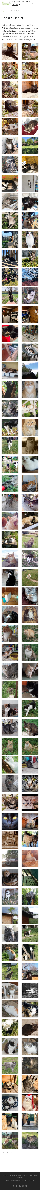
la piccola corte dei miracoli (18, 1175)
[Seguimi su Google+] (20, 1186)
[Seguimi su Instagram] (23, 1186)
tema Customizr (29, 1180)
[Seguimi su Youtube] (26, 1186)
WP (14, 1180)
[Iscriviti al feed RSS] (13, 1186)
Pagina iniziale (6, 11)
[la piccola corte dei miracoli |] (6, 3)
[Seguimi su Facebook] (17, 1186)
